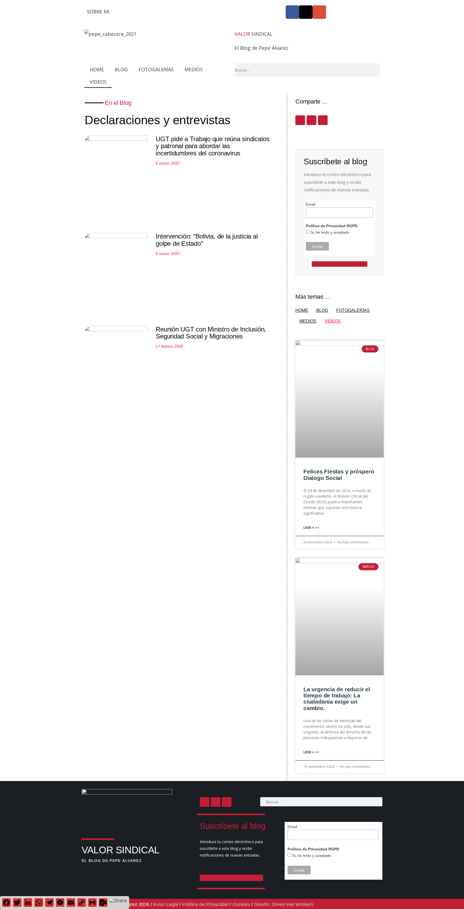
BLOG (121, 69)
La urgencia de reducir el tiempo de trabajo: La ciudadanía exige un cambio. (336, 698)
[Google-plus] (319, 12)
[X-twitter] (306, 12)
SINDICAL (254, 34)
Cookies (241, 904)
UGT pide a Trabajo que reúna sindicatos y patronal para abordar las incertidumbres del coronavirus (213, 146)
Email (310, 204)
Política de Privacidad (205, 904)
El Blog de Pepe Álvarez (261, 48)
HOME (97, 69)
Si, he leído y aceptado (329, 232)
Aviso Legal (165, 904)
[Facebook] (292, 12)
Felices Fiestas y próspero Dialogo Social (338, 474)
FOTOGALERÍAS (156, 69)
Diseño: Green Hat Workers (283, 904)
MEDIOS (193, 69)
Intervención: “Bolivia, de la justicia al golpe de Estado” (207, 240)
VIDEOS (98, 82)
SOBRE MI (98, 11)
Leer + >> (311, 527)
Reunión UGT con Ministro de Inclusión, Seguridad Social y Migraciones (211, 333)
